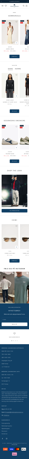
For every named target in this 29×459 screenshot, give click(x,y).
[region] (14, 335)
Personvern (4, 431)
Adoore (10, 47)
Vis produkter (14, 210)
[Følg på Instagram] (6, 438)
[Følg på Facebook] (2, 438)
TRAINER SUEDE (10, 153)
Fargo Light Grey (10, 253)
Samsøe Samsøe (10, 100)
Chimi (10, 251)
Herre (18, 69)
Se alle (14, 111)
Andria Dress (10, 49)
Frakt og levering (6, 423)
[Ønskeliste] (6, 6)
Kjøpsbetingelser (6, 428)
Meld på (14, 324)
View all (14, 56)
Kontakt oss (4, 434)
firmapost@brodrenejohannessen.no (14, 412)
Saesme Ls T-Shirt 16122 (10, 102)
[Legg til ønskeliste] (16, 22)
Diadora (10, 151)
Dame (10, 69)
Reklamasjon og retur (7, 426)
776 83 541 (6, 415)
